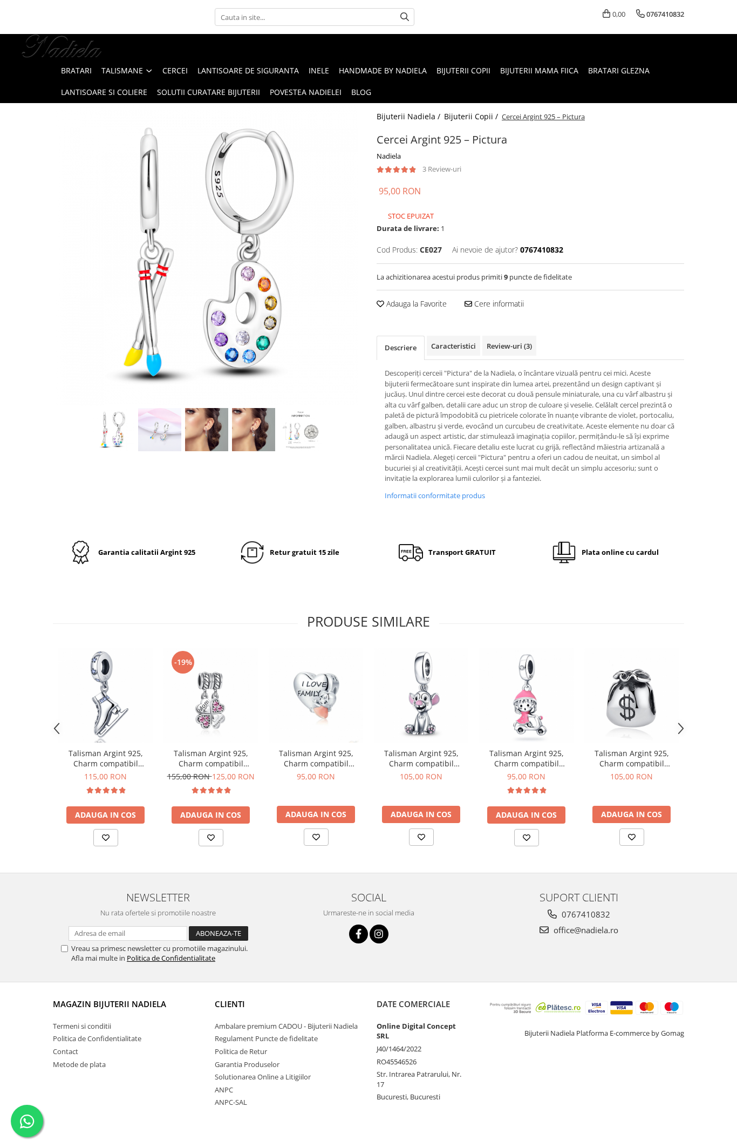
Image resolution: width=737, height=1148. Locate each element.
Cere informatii (498, 303)
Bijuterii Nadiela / (409, 116)
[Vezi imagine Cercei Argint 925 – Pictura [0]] (113, 429)
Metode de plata (79, 1064)
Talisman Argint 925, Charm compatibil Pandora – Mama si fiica (211, 758)
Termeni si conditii (82, 1026)
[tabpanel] (206, 254)
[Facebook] (358, 934)
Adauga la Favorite (415, 303)
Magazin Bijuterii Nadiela (109, 1003)
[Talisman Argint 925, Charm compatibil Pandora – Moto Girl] (526, 695)
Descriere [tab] (401, 347)
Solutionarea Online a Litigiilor (263, 1077)
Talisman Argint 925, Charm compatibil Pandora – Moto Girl (526, 758)
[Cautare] (404, 17)
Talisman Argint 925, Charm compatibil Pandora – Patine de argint (106, 758)
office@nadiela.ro (584, 930)
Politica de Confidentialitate (171, 958)
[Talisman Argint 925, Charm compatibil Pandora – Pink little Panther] (421, 695)
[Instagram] (379, 934)
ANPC (224, 1090)
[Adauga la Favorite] (105, 837)
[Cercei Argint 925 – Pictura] (206, 254)
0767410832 (584, 914)
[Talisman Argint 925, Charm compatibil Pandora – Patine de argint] (105, 695)
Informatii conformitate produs (435, 495)
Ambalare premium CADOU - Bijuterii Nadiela (286, 1026)
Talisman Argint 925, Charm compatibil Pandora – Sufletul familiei (316, 758)
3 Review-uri (441, 169)
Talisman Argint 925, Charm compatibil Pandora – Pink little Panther (421, 758)
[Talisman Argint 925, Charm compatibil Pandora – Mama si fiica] (210, 695)
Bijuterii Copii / (472, 116)
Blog (361, 92)
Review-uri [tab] (509, 346)
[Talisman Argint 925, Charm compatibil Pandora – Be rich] (631, 695)
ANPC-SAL (231, 1102)
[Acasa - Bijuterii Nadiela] (62, 47)
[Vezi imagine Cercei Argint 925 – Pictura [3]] (253, 429)
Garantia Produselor (247, 1064)
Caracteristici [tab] (453, 346)
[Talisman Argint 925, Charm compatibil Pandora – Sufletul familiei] (316, 695)
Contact (65, 1051)
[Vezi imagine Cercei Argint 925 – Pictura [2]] (206, 429)
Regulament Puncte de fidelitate (266, 1038)
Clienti (230, 1003)
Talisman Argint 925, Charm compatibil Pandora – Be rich (632, 758)
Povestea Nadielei (306, 92)
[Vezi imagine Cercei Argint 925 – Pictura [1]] (160, 429)
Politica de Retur (241, 1051)
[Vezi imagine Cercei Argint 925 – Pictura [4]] (300, 429)
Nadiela (389, 156)
